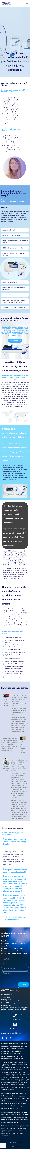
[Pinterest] (10, 1038)
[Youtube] (6, 1038)
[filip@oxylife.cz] (15, 1024)
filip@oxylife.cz (15, 1029)
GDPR (13, 1146)
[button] (26, 3)
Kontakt (16, 1146)
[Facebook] (2, 1038)
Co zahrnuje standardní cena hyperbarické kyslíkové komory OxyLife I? (14, 841)
